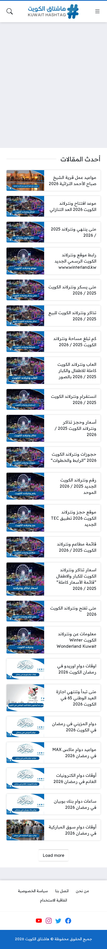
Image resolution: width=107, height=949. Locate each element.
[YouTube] (39, 921)
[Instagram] (48, 921)
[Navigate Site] (97, 11)
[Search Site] (9, 11)
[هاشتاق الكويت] (53, 11)
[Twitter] (58, 921)
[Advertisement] (53, 82)
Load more (53, 855)
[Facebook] (68, 921)
